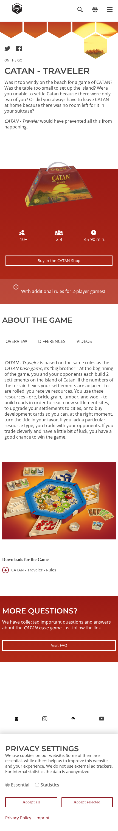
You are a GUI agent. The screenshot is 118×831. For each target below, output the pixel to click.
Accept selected (87, 802)
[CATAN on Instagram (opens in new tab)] (45, 719)
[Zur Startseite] (17, 12)
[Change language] (95, 10)
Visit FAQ (59, 645)
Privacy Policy (18, 817)
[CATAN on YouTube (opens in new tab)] (102, 719)
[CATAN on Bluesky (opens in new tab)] (16, 719)
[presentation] (16, 341)
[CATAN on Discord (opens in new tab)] (73, 719)
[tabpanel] (59, 405)
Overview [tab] (16, 341)
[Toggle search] (80, 10)
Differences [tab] (52, 341)
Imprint (42, 817)
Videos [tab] (84, 341)
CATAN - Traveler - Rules (33, 569)
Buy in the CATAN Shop (59, 260)
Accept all (31, 802)
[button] (7, 48)
